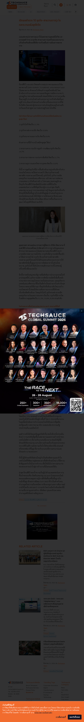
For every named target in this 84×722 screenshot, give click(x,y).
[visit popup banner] (42, 361)
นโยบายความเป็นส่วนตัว (43, 713)
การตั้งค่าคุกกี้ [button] (61, 717)
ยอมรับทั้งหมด (75, 717)
